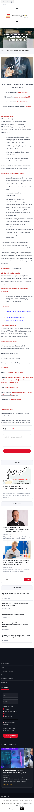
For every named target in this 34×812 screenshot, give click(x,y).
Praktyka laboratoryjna (10, 711)
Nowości (6, 709)
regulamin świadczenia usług (15, 317)
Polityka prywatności (7, 671)
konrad (10, 491)
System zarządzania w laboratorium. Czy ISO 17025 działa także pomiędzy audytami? (16, 530)
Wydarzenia (7, 714)
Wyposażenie (8, 716)
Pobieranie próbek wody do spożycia (13, 614)
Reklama (3, 675)
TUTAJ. (11, 731)
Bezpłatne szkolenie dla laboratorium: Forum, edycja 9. (15, 594)
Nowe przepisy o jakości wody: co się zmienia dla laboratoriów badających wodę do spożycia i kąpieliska (16, 624)
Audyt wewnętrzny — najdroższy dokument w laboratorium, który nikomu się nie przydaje (16, 562)
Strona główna (5, 663)
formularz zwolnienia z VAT (15, 321)
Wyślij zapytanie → (17, 451)
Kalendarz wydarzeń (7, 678)
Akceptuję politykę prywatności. (9, 723)
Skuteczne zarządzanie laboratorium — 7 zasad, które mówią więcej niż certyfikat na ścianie (16, 636)
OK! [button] (22, 809)
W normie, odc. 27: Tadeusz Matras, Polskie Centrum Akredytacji (15, 604)
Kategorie (4, 682)
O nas (2, 667)
